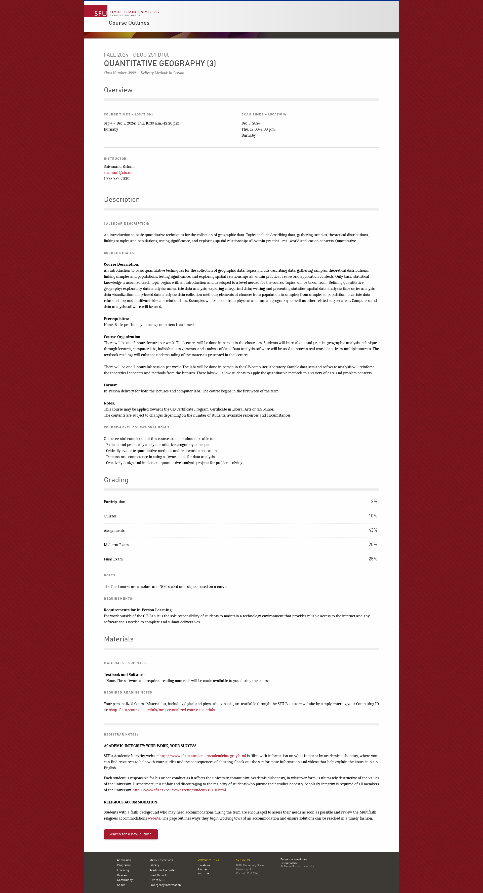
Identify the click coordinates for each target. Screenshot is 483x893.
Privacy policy (288, 863)
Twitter (202, 869)
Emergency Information (165, 885)
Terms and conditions (293, 860)
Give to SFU (157, 880)
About (121, 885)
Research (123, 875)
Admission (124, 860)
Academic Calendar (162, 870)
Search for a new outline (130, 834)
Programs (124, 865)
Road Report (157, 875)
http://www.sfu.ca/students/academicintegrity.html (202, 756)
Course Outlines (129, 23)
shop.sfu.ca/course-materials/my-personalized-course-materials (162, 710)
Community (125, 880)
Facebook (204, 865)
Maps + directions (161, 860)
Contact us (243, 860)
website (154, 818)
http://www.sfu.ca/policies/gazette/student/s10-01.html (179, 790)
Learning (123, 870)
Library (154, 865)
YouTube (203, 873)
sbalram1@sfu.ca (118, 172)
